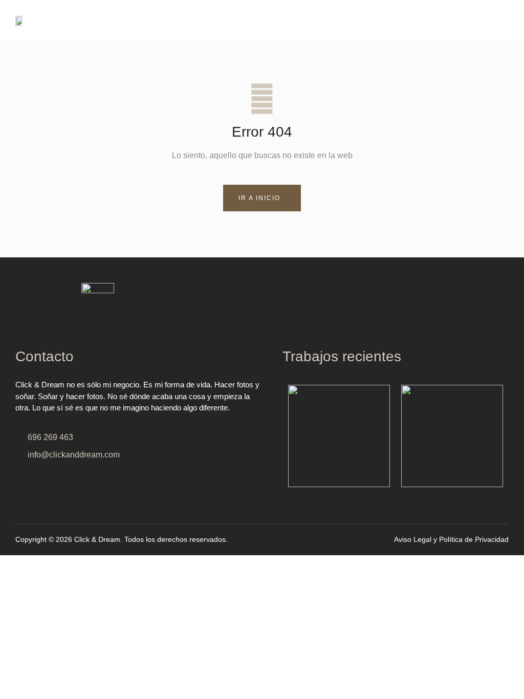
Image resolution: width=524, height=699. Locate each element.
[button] (388, 20)
